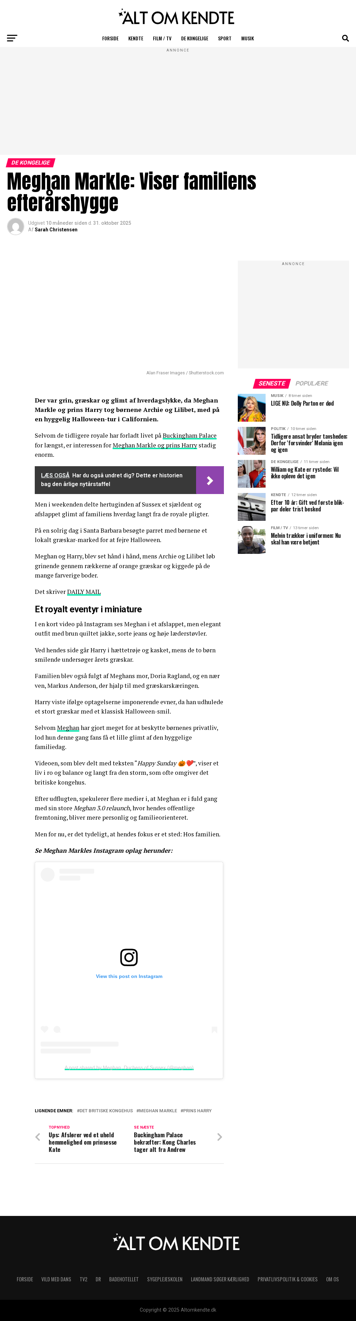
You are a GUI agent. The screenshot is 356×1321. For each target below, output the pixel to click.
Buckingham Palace (190, 435)
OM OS (332, 1279)
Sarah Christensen (56, 229)
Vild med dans (56, 1279)
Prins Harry (197, 1111)
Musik (247, 38)
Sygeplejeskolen (165, 1279)
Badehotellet (124, 1279)
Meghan (68, 728)
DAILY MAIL (84, 592)
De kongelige (194, 38)
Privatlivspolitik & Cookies (288, 1279)
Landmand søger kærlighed (220, 1279)
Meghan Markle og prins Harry (155, 445)
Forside (110, 38)
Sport (225, 38)
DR (98, 1279)
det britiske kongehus (106, 1111)
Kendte (135, 38)
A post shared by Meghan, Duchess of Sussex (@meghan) (129, 1067)
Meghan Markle (158, 1111)
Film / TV (162, 38)
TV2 (83, 1279)
